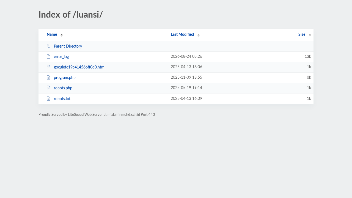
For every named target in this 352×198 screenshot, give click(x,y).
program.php (65, 78)
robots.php (63, 88)
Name (52, 35)
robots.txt (62, 99)
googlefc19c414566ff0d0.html (79, 67)
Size (301, 35)
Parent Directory (68, 46)
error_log (61, 57)
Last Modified (182, 35)
